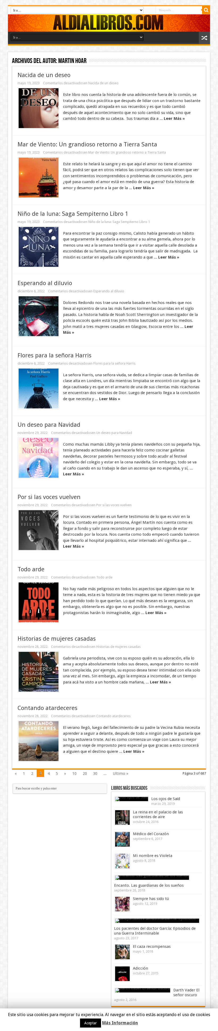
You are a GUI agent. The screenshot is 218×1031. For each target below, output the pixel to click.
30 (95, 773)
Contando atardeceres (47, 707)
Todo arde (31, 569)
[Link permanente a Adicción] (122, 973)
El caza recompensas (152, 946)
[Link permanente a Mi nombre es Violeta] (122, 861)
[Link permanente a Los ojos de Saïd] (131, 799)
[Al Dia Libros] (109, 23)
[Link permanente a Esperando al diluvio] (38, 316)
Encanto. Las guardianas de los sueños (149, 885)
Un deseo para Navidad (49, 424)
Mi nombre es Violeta (152, 855)
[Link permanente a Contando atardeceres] (38, 741)
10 (74, 773)
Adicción (140, 968)
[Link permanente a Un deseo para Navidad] (38, 458)
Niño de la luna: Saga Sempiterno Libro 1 (73, 213)
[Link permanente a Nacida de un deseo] (38, 108)
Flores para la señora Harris (54, 355)
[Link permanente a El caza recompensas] (122, 952)
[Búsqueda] (206, 10)
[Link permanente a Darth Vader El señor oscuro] (142, 990)
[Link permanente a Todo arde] (38, 602)
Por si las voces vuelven (49, 496)
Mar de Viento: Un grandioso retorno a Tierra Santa (87, 144)
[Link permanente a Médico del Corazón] (122, 839)
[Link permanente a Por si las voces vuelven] (38, 530)
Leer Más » (174, 118)
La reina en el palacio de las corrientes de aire (158, 814)
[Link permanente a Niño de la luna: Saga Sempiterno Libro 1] (38, 247)
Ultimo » (120, 773)
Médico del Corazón (151, 833)
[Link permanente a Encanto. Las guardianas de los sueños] (152, 878)
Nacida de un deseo (44, 74)
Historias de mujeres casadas (57, 638)
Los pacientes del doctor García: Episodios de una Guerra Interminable (155, 931)
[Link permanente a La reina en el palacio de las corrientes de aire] (122, 817)
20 (85, 773)
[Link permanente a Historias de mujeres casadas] (38, 672)
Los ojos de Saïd (165, 798)
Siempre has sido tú (151, 898)
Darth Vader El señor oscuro (186, 992)
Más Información (120, 1022)
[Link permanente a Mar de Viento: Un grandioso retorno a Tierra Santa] (38, 177)
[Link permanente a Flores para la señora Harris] (38, 388)
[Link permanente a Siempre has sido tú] (122, 904)
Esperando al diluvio (45, 283)
